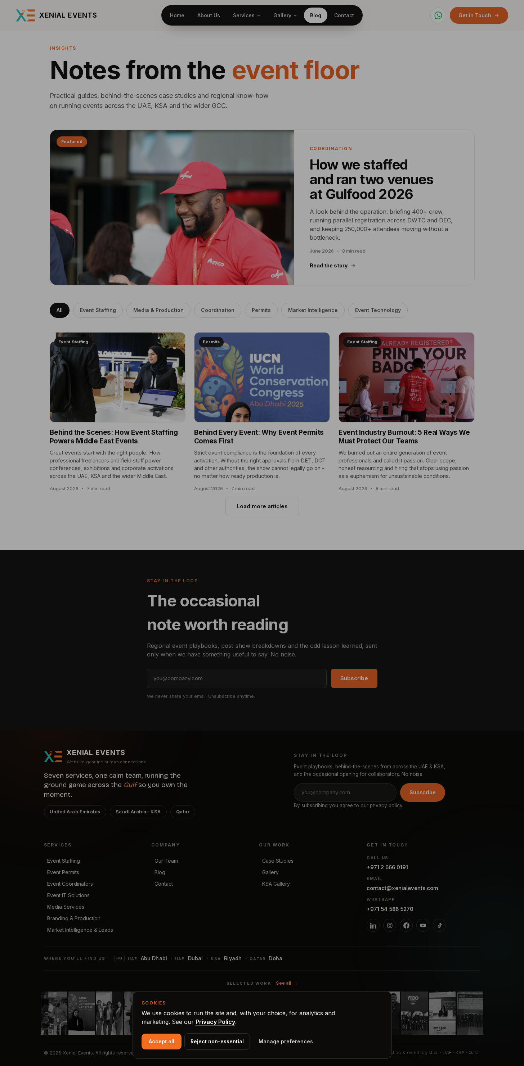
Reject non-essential (217, 1041)
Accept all (161, 1041)
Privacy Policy (215, 1021)
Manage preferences (286, 1041)
